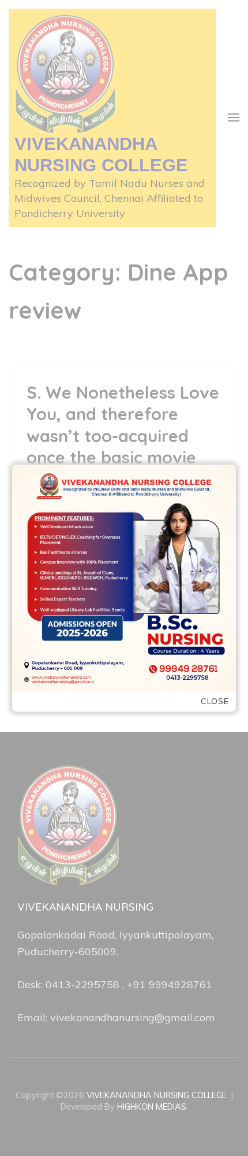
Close (215, 701)
